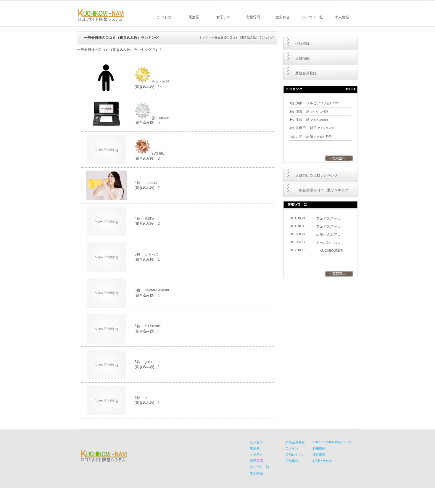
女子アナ (223, 17)
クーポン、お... (328, 242)
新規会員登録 (306, 73)
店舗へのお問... (328, 234)
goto (148, 362)
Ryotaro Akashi (157, 290)
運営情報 (319, 454)
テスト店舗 (304, 136)
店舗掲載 (302, 58)
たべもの (164, 17)
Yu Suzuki (153, 326)
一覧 (339, 158)
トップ (203, 37)
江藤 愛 (302, 120)
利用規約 (319, 448)
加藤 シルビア (307, 103)
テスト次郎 (160, 82)
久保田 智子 (306, 128)
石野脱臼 (159, 153)
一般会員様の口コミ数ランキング (322, 190)
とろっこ (152, 254)
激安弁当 (283, 17)
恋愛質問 (253, 17)
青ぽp (149, 218)
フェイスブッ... (328, 218)
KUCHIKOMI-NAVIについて (332, 442)
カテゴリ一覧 (312, 17)
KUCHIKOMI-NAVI (101, 15)
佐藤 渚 (302, 111)
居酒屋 (193, 17)
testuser (151, 183)
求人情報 (342, 17)
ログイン (291, 448)
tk (146, 398)
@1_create (160, 118)
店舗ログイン (295, 454)
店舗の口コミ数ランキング (316, 175)
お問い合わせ (322, 461)
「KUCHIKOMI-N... (331, 250)
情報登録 (302, 43)
